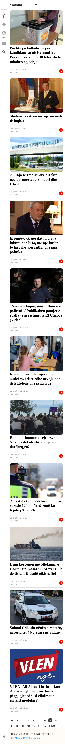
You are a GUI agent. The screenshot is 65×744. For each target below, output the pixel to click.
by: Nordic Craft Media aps (26, 737)
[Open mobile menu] (4, 4)
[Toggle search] (4, 51)
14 (39, 725)
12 (28, 725)
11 (23, 725)
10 (17, 725)
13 (33, 725)
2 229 (50, 725)
